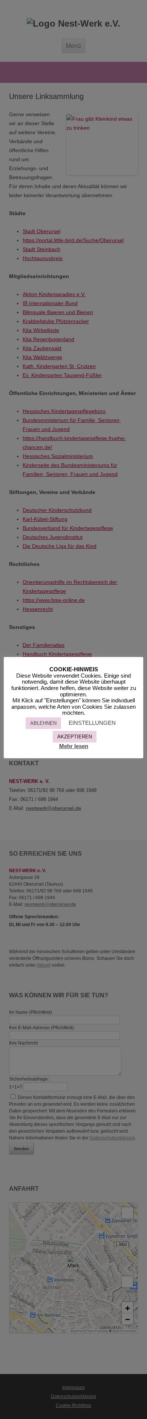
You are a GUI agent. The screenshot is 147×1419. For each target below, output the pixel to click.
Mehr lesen (73, 746)
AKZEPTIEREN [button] (74, 736)
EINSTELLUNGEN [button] (92, 723)
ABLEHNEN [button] (43, 723)
